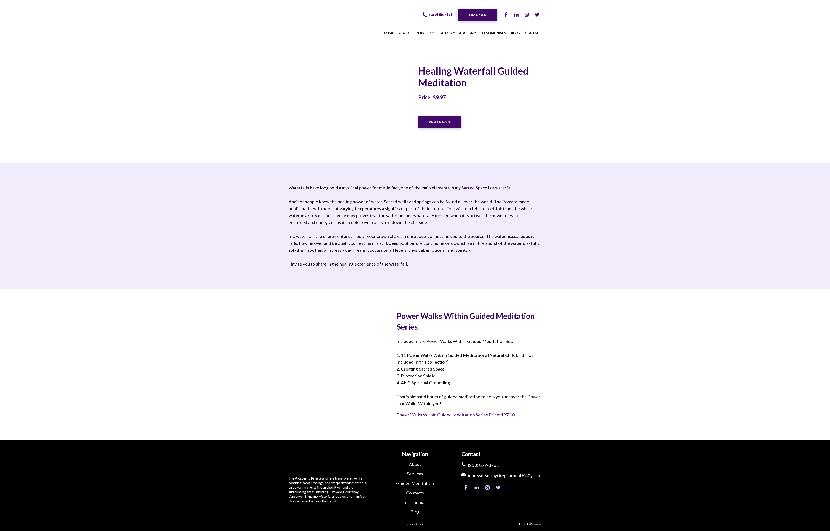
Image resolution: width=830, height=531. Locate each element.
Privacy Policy (415, 524)
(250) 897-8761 (483, 465)
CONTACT (533, 33)
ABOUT (405, 33)
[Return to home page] (305, 21)
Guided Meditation (415, 483)
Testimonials (415, 502)
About (415, 464)
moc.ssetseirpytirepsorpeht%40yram (504, 475)
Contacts (415, 492)
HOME (389, 33)
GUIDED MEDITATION (456, 33)
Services (415, 473)
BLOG (515, 33)
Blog (415, 511)
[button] (437, 14)
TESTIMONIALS (494, 33)
